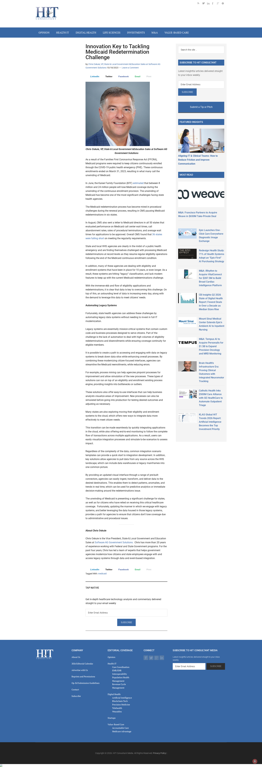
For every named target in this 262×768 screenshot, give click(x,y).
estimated (138, 183)
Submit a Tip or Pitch (201, 107)
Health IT (112, 663)
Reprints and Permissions (83, 676)
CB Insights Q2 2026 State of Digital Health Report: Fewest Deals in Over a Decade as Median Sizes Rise (211, 302)
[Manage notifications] (254, 761)
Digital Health (114, 694)
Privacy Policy (159, 753)
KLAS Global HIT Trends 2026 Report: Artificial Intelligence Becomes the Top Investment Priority (210, 422)
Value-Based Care (116, 724)
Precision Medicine (121, 704)
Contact (75, 689)
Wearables (117, 711)
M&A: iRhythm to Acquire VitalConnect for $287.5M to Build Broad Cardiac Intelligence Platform (210, 278)
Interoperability (119, 673)
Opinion (111, 657)
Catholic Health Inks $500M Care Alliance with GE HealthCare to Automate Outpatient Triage (211, 398)
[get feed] (199, 3)
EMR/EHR (116, 670)
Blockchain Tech (120, 701)
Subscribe (76, 696)
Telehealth (117, 708)
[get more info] (224, 3)
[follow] (204, 3)
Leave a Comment (130, 67)
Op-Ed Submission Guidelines (85, 683)
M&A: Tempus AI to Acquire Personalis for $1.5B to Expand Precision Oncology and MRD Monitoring (211, 346)
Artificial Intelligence (122, 697)
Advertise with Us (80, 670)
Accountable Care (120, 727)
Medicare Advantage (121, 731)
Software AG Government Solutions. (114, 542)
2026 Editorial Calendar (82, 663)
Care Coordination (120, 667)
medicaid (102, 573)
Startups (112, 717)
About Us (76, 657)
